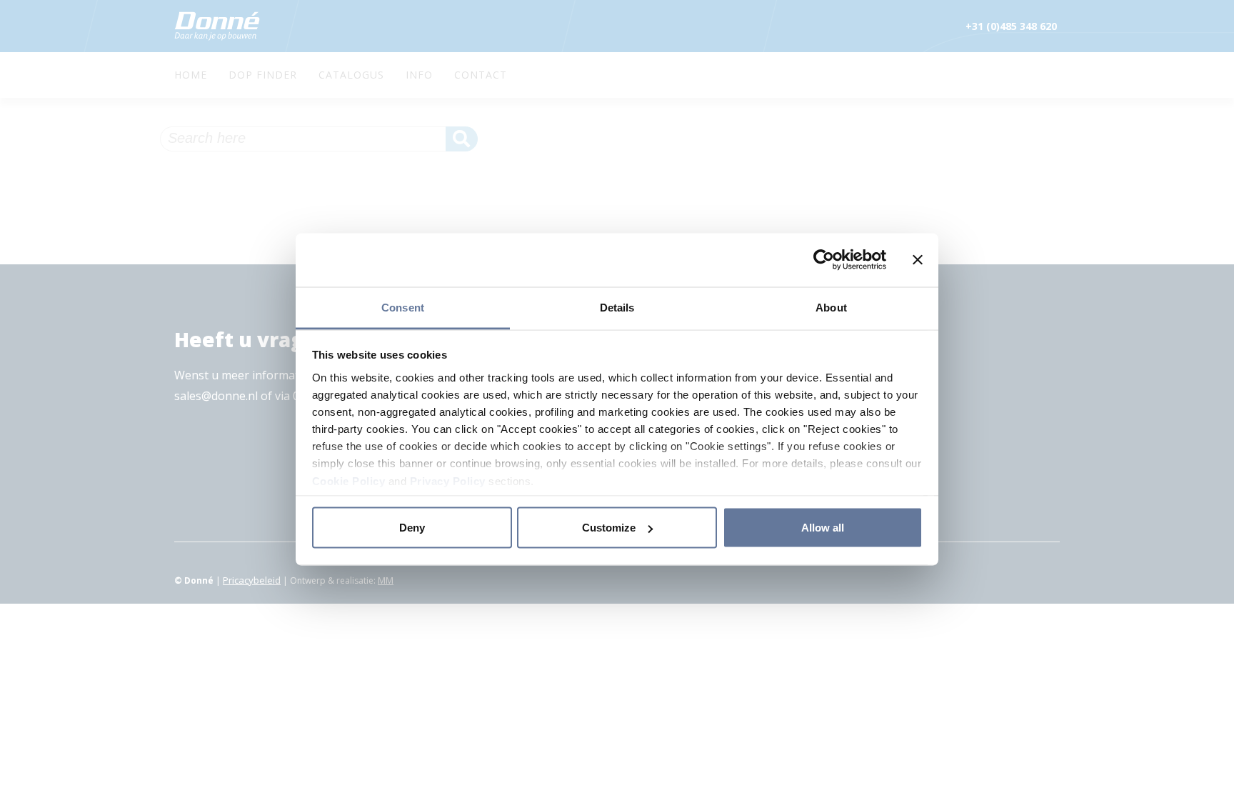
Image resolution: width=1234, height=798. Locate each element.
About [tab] (831, 307)
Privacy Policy (448, 480)
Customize (609, 528)
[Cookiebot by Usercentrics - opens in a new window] (823, 260)
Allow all (822, 528)
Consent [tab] (402, 307)
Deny (412, 528)
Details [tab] (617, 307)
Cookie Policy (349, 480)
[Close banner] (918, 260)
